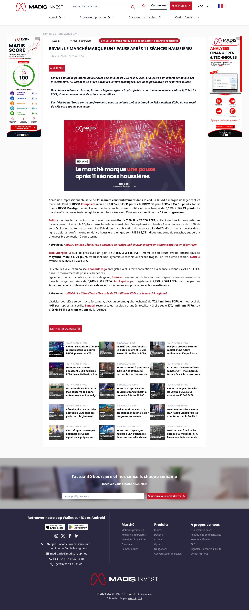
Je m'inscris (179, 5)
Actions (158, 539)
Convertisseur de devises (168, 553)
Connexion (158, 5)
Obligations (160, 548)
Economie (127, 544)
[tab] (22, 135)
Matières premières (133, 530)
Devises (158, 534)
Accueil (56, 40)
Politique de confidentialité (206, 534)
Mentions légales (200, 539)
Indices (158, 530)
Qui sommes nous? (201, 530)
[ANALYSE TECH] (225, 86)
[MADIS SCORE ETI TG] (24, 86)
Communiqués (130, 548)
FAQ (193, 544)
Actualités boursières (134, 534)
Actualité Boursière (80, 40)
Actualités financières (134, 539)
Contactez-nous (199, 553)
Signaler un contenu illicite (206, 548)
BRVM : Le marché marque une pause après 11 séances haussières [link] (139, 40)
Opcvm (158, 544)
